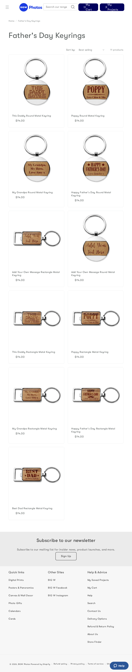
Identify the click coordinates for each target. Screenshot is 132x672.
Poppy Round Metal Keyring (87, 115)
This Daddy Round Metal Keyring (31, 115)
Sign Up (66, 556)
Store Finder (94, 641)
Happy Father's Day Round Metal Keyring (91, 194)
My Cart (92, 587)
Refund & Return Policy (100, 626)
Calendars (14, 611)
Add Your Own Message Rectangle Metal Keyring (36, 274)
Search (91, 603)
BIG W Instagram (58, 595)
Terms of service (95, 664)
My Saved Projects (98, 580)
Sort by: (70, 49)
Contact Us (94, 611)
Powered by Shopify (40, 664)
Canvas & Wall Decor (21, 595)
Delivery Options (97, 618)
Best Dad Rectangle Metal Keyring (32, 508)
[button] (7, 7)
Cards (12, 618)
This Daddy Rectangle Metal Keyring (33, 352)
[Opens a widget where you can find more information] (119, 666)
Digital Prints (16, 580)
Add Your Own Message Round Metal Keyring (93, 274)
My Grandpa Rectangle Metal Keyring (34, 428)
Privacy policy (78, 664)
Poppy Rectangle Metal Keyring (89, 352)
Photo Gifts (15, 603)
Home (11, 21)
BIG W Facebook (57, 587)
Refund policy (60, 664)
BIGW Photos (24, 664)
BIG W (51, 580)
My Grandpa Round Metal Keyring (32, 192)
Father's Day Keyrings (29, 21)
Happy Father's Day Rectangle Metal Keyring (93, 430)
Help (89, 595)
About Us (92, 634)
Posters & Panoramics (21, 587)
